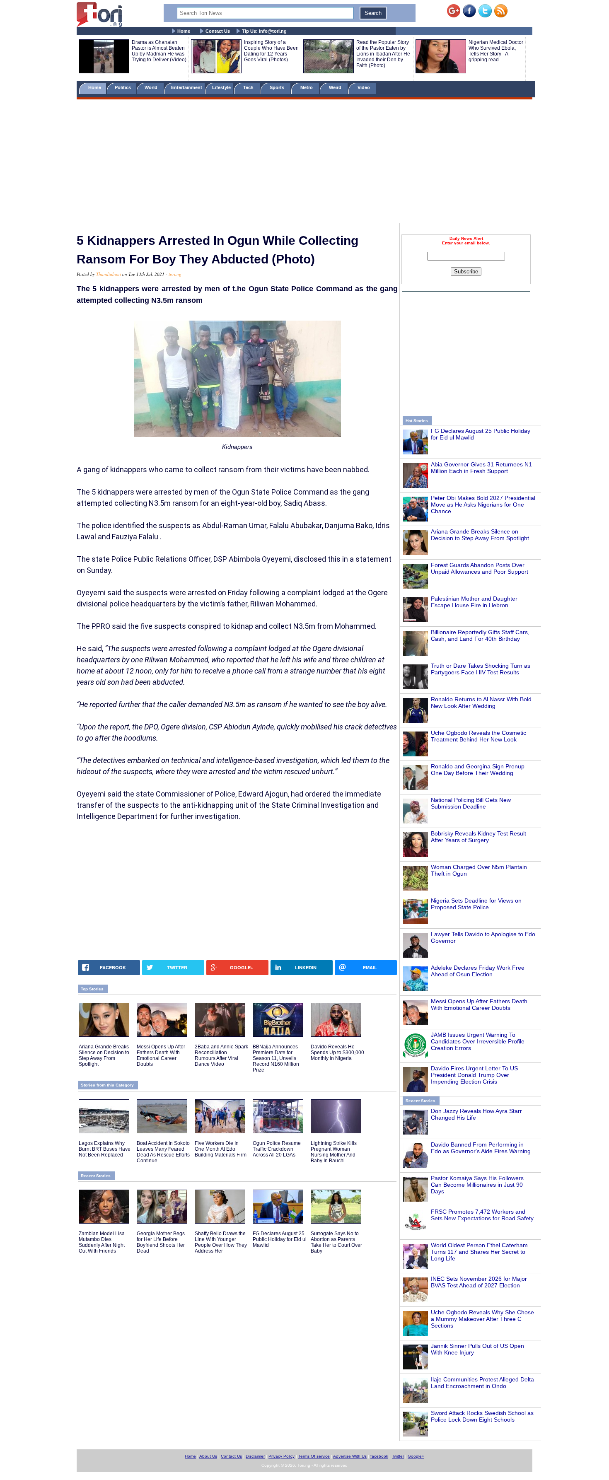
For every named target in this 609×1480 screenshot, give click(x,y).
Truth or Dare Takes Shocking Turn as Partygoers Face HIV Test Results (480, 669)
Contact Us (217, 31)
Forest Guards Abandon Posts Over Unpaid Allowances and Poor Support (479, 568)
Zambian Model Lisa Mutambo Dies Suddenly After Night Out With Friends (102, 1242)
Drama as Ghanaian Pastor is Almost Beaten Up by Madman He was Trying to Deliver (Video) (159, 51)
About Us (208, 1456)
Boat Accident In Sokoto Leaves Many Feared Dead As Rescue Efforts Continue (163, 1152)
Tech (249, 87)
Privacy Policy (281, 1456)
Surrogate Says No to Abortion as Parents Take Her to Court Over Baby (336, 1242)
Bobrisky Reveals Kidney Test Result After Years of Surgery (478, 836)
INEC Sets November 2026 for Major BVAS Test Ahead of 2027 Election (479, 1282)
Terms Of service (314, 1456)
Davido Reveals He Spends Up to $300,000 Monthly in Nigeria (337, 1052)
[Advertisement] (304, 163)
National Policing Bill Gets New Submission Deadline (471, 803)
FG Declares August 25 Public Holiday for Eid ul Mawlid (280, 1239)
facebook (379, 1456)
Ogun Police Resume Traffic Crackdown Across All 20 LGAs (277, 1149)
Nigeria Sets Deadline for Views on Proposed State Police (476, 903)
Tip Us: (264, 31)
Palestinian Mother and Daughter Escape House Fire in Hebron (474, 601)
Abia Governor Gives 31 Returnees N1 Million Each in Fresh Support (481, 467)
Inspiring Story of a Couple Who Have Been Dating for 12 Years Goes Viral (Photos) (271, 51)
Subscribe (466, 271)
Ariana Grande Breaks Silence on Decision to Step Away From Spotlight (480, 534)
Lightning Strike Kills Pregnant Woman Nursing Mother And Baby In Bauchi (334, 1152)
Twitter (398, 1456)
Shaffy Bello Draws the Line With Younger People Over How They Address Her (221, 1242)
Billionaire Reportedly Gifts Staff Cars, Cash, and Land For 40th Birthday (480, 635)
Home (183, 31)
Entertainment (187, 87)
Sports (277, 87)
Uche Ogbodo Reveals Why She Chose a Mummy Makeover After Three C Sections (482, 1319)
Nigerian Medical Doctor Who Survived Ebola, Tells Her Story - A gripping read (496, 51)
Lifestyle (221, 87)
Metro (307, 87)
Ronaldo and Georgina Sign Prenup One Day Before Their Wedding (477, 769)
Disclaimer (255, 1456)
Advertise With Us (350, 1456)
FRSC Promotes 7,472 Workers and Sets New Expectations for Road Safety (482, 1215)
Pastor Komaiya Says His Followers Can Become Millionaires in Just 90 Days (477, 1185)
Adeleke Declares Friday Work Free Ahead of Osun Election (477, 971)
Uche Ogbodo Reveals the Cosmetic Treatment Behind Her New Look (478, 736)
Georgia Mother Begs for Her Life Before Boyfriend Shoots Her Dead (161, 1242)
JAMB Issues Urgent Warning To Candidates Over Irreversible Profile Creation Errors (477, 1041)
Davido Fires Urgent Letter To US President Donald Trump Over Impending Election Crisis (474, 1075)
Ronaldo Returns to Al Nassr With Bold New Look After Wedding (481, 702)
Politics (123, 87)
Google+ (416, 1456)
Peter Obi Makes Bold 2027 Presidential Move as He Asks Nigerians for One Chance (483, 504)
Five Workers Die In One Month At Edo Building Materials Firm (221, 1149)
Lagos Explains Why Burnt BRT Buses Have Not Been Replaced (104, 1149)
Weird (336, 87)
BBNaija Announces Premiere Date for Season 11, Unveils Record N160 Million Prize (276, 1058)
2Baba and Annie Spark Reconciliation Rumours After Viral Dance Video (221, 1055)
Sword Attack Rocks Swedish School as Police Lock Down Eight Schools (482, 1416)
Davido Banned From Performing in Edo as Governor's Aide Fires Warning (481, 1147)
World (152, 87)
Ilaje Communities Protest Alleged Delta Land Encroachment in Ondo (482, 1382)
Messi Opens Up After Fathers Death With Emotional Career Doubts (479, 1004)
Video (364, 87)
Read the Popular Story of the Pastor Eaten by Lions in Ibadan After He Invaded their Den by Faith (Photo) (383, 53)
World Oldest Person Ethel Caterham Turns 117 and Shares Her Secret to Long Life (479, 1252)
